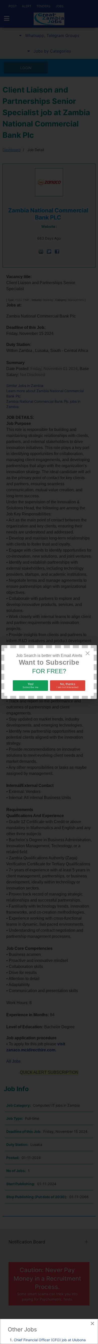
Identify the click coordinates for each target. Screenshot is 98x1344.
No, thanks (67, 685)
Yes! (30, 685)
